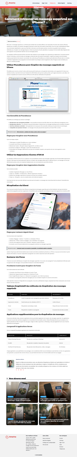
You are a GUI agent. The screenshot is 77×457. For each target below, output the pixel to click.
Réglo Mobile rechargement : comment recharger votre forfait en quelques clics (53, 399)
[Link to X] (16, 369)
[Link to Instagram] (18, 369)
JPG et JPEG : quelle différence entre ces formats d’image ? (31, 439)
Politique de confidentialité (49, 442)
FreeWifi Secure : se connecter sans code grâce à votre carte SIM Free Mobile (21, 422)
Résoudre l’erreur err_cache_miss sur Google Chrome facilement (32, 444)
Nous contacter (46, 438)
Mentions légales (47, 440)
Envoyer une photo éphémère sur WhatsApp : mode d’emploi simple (19, 399)
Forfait (61, 438)
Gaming (69, 3)
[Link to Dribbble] (23, 369)
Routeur (61, 446)
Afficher (18, 41)
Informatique (35, 3)
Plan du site (45, 444)
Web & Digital (61, 3)
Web (60, 444)
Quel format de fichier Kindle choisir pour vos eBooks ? (31, 449)
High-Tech (44, 3)
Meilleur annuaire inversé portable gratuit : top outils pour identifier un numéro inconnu (54, 421)
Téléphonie (52, 3)
